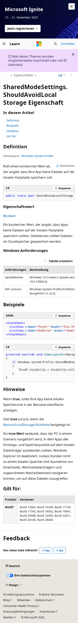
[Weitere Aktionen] (71, 75)
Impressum (47, 611)
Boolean (9, 216)
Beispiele (12, 125)
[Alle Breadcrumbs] (6, 75)
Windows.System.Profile (37, 156)
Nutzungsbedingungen (19, 611)
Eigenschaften (23, 75)
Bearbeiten (67, 166)
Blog (6, 600)
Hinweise (12, 131)
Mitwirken (23, 600)
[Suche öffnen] (55, 43)
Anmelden (68, 44)
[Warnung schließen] (71, 6)
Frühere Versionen (51, 594)
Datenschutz (43, 600)
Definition (12, 120)
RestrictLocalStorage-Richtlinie (26, 424)
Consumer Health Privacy (20, 606)
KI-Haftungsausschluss (18, 594)
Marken (8, 617)
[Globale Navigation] (4, 43)
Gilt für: (11, 136)
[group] (39, 195)
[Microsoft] (39, 43)
